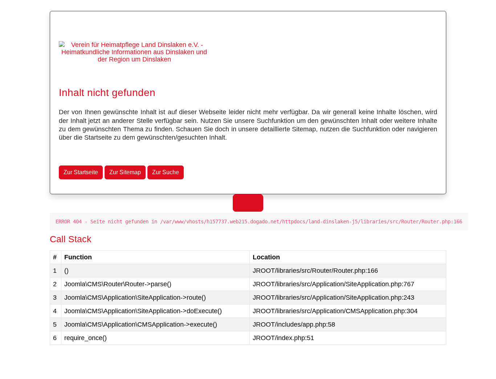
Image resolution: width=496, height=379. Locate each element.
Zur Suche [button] (165, 172)
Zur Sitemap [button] (125, 172)
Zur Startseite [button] (81, 172)
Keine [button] (248, 203)
